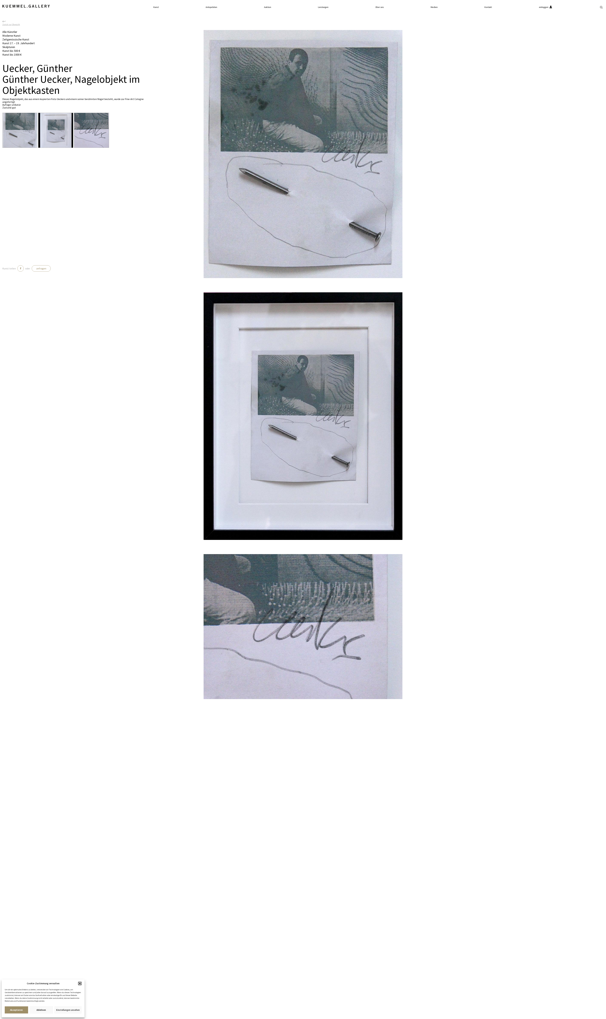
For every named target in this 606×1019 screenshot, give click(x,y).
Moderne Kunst (11, 35)
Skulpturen (8, 47)
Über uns (379, 7)
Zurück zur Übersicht (11, 24)
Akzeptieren (16, 1009)
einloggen (544, 7)
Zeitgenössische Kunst (15, 39)
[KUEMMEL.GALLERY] (26, 6)
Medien (434, 7)
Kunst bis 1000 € (12, 54)
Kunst (156, 7)
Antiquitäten (211, 7)
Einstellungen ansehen (68, 1009)
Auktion (267, 7)
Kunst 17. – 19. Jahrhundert (18, 43)
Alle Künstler (9, 32)
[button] (79, 983)
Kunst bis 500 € (11, 51)
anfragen (41, 268)
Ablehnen (41, 1009)
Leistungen (323, 7)
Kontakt (488, 7)
